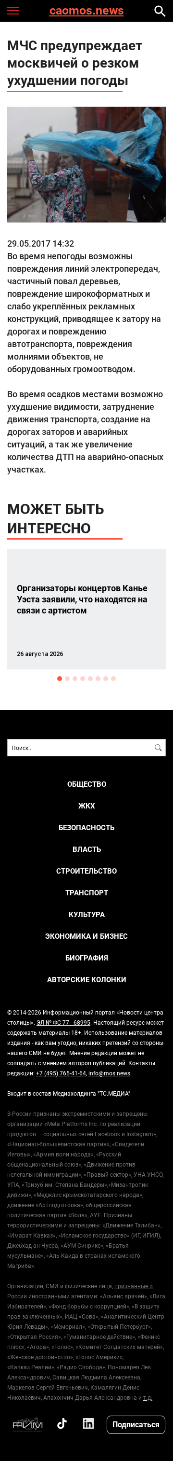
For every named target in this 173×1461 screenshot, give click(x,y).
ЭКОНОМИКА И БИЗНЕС (86, 936)
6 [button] (98, 678)
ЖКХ (86, 805)
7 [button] (105, 678)
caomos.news (86, 11)
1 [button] (59, 678)
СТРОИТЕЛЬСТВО (86, 871)
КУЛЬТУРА (87, 914)
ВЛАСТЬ (87, 849)
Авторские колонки (86, 979)
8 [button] (113, 678)
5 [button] (90, 678)
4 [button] (82, 678)
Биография (86, 957)
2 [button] (67, 678)
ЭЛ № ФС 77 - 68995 (63, 1022)
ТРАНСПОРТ (86, 892)
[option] (86, 609)
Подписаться (136, 1424)
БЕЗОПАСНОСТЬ (86, 827)
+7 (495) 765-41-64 (61, 1073)
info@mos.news (109, 1073)
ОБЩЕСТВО (86, 784)
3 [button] (75, 678)
